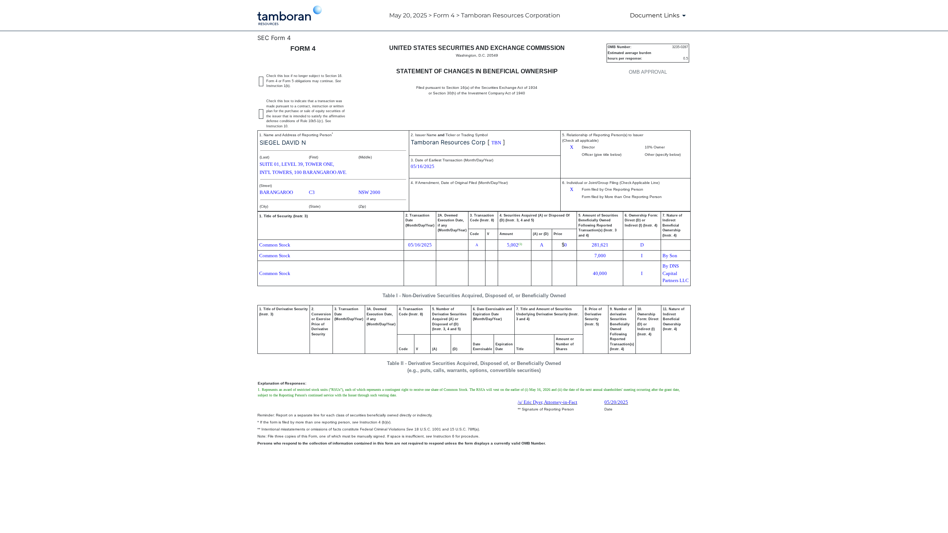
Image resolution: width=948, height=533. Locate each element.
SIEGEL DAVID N (283, 142)
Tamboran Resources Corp (448, 142)
